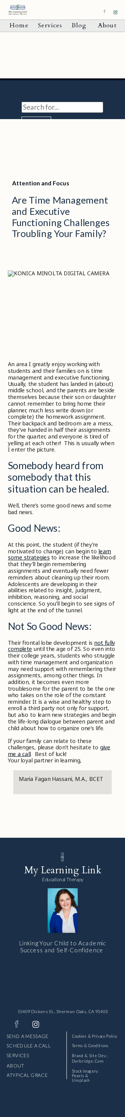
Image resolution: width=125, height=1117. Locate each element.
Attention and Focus (40, 183)
